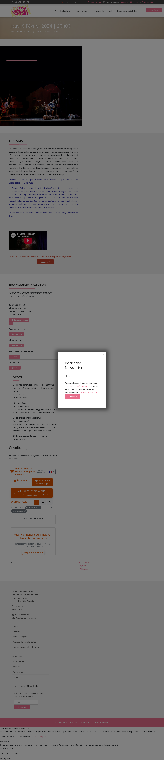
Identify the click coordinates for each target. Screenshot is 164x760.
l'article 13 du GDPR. (89, 392)
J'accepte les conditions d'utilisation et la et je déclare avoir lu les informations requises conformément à (82, 388)
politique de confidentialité (76, 386)
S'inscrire (72, 396)
